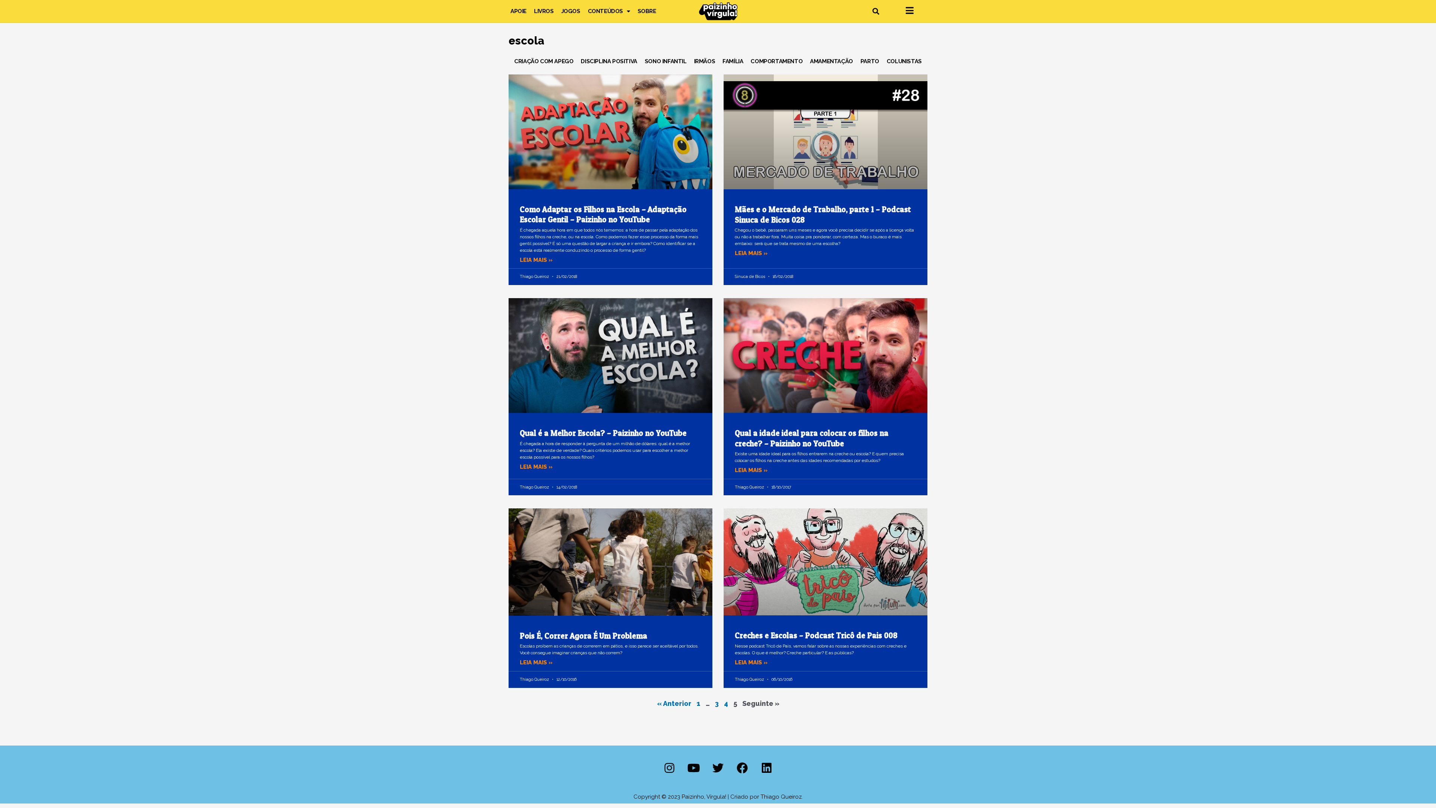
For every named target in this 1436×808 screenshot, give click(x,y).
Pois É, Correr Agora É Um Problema (583, 635)
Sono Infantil (666, 61)
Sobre (647, 11)
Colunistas (904, 61)
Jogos (570, 11)
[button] (875, 11)
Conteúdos (605, 11)
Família (732, 61)
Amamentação (831, 61)
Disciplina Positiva (609, 61)
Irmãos (704, 61)
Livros (544, 11)
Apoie (518, 11)
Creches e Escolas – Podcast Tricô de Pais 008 (816, 635)
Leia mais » (536, 260)
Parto (869, 61)
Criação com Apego (543, 61)
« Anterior (674, 703)
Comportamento (777, 61)
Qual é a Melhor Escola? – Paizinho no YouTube (603, 433)
